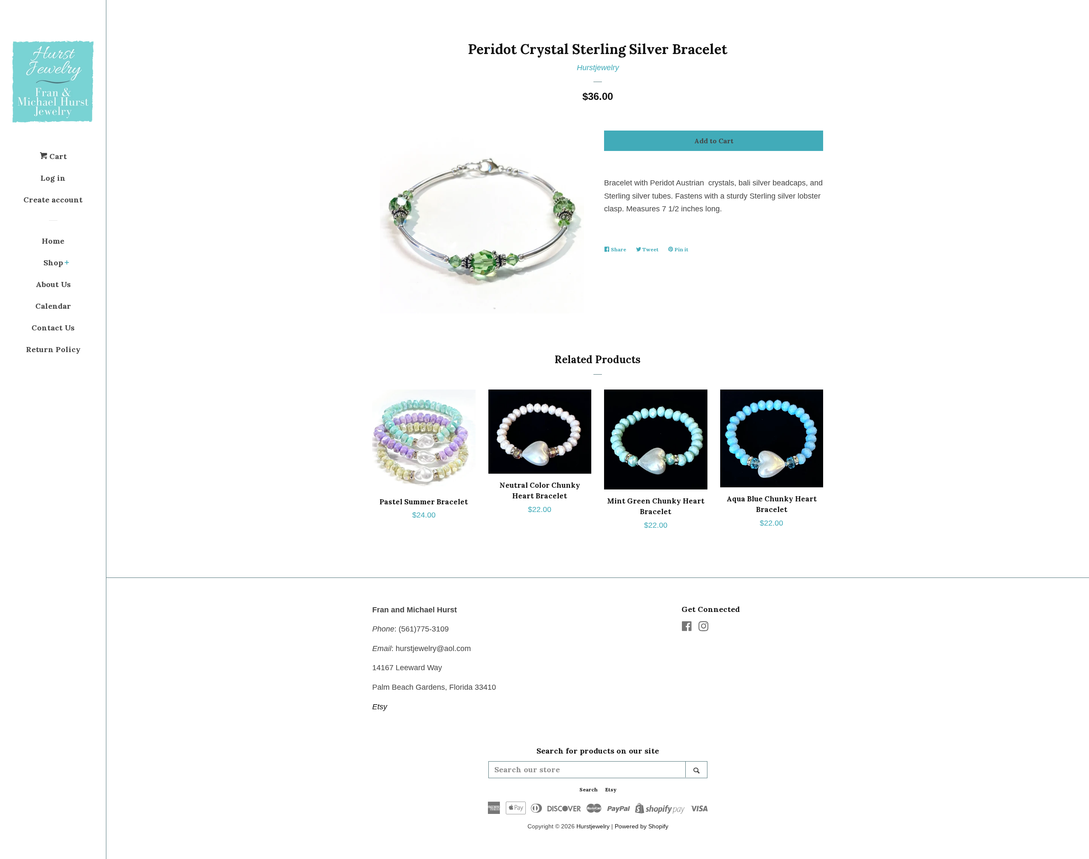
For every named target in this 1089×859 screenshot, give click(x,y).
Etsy (379, 707)
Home (53, 241)
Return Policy (53, 349)
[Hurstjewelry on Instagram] (703, 627)
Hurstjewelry (598, 67)
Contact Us (52, 328)
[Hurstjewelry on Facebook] (686, 627)
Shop (53, 262)
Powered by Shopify (641, 826)
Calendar (53, 306)
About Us (53, 284)
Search (588, 789)
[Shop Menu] (67, 263)
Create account (53, 200)
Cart (57, 156)
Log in (53, 178)
